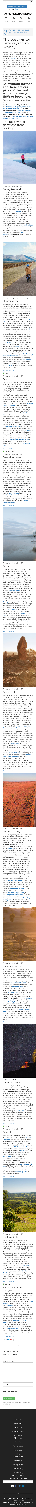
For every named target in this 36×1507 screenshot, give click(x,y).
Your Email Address (10, 1391)
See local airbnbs (8, 370)
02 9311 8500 (22, 9)
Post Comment (9, 1399)
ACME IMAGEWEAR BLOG (19, 30)
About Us (18, 1442)
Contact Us (18, 1450)
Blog (18, 1454)
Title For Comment (10, 1354)
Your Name (7, 1385)
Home (6, 30)
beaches (13, 58)
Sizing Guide (18, 1435)
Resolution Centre (18, 1431)
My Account (18, 1423)
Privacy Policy (18, 1465)
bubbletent (22, 1111)
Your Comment (8, 1361)
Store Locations (18, 1446)
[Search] (32, 1)
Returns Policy (18, 1469)
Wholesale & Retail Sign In (17, 7)
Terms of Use (18, 1461)
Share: (5, 1339)
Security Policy (18, 1473)
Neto (24, 1504)
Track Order (18, 1427)
